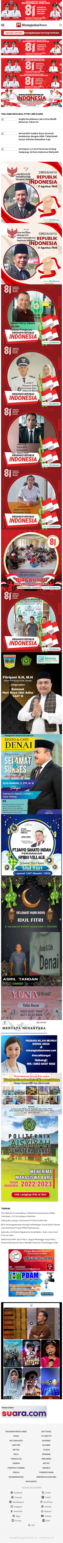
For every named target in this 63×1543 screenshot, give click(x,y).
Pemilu (16, 1472)
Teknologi (16, 1459)
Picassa (18, 1520)
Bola (16, 1454)
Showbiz (46, 1440)
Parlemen (46, 1459)
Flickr (48, 1520)
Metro (16, 1449)
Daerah (16, 1463)
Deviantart (18, 1511)
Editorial (46, 1431)
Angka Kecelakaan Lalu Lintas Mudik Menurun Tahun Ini (37, 121)
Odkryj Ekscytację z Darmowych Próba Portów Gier (24, 1220)
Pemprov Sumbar (16, 1468)
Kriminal (46, 1454)
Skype (18, 1516)
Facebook (18, 1492)
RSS (33, 1525)
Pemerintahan (46, 1472)
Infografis (31, 1481)
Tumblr (48, 1497)
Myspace (47, 1511)
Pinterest (18, 1497)
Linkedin (47, 1506)
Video (16, 1436)
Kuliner (46, 1445)
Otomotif (46, 1436)
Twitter (48, 1492)
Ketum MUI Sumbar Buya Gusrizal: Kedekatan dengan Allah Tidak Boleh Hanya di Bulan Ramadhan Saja (38, 136)
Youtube (47, 1516)
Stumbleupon (18, 1502)
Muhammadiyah (16, 1477)
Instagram (18, 1506)
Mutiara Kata (16, 1440)
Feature (16, 1445)
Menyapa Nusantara (46, 1477)
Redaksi (46, 1468)
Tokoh (46, 1449)
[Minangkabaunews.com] (31, 24)
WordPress (48, 1502)
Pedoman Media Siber (16, 1431)
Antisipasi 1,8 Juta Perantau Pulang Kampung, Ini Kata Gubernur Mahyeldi (38, 150)
